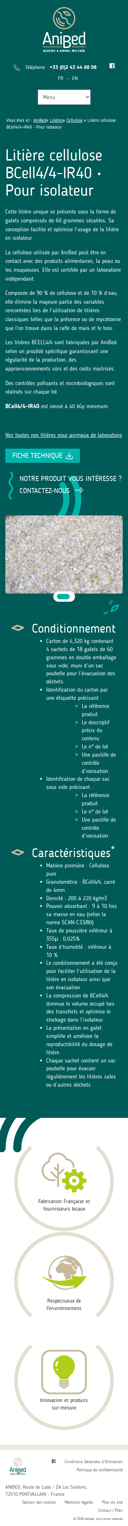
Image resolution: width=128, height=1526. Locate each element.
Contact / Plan (110, 1510)
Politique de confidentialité (100, 1469)
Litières (56, 120)
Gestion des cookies (39, 1502)
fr (60, 78)
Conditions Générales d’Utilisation (94, 1461)
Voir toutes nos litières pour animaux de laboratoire (63, 435)
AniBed (39, 120)
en (75, 78)
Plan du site (112, 1502)
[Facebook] (112, 66)
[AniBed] (64, 28)
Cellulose (74, 120)
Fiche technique (37, 455)
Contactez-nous (45, 490)
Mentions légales (79, 1502)
